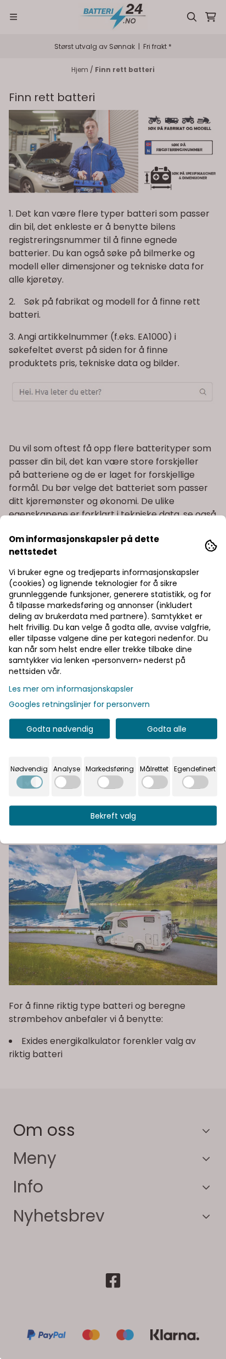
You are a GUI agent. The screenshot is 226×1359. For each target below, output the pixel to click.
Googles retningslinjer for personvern (79, 704)
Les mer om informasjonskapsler (71, 688)
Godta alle (167, 728)
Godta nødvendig (59, 728)
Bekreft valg (113, 815)
